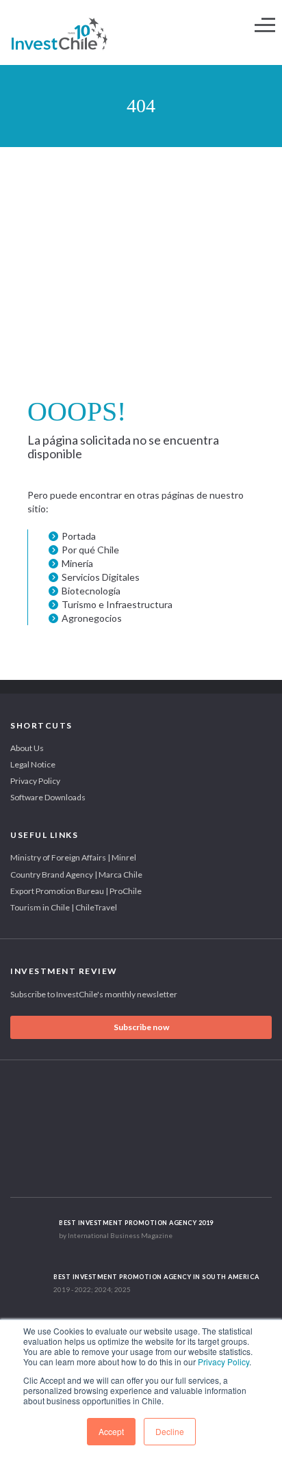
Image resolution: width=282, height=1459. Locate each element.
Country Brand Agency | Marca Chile (76, 874)
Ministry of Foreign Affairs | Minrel (73, 857)
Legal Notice (32, 764)
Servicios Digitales (101, 577)
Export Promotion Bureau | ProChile (76, 891)
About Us (27, 748)
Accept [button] (111, 1431)
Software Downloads (48, 797)
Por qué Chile (90, 549)
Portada (79, 536)
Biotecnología (91, 590)
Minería (77, 563)
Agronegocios (92, 618)
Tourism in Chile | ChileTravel (63, 907)
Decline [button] (169, 1431)
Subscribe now (141, 1027)
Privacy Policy (223, 1361)
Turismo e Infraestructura (117, 604)
